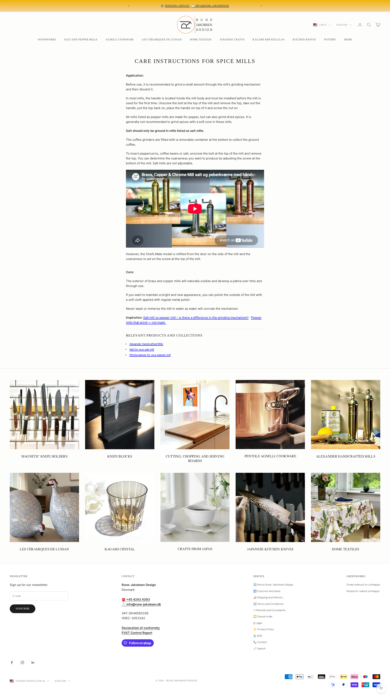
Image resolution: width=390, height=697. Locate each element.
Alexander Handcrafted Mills (146, 344)
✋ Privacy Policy (263, 629)
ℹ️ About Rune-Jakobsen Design (273, 584)
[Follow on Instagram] (22, 662)
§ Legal (257, 623)
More (348, 39)
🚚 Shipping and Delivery (268, 597)
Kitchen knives (304, 39)
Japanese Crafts (232, 39)
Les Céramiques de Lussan (162, 39)
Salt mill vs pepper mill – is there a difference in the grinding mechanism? (196, 317)
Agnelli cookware (120, 39)
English (341, 25)
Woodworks (47, 39)
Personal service (177, 5)
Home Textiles (200, 39)
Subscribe (22, 608)
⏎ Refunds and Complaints (269, 610)
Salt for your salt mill (141, 349)
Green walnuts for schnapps (363, 584)
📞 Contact (260, 642)
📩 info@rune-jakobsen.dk (210, 5)
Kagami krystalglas (269, 39)
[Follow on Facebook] (12, 662)
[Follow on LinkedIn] (33, 662)
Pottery (330, 39)
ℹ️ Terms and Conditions (268, 604)
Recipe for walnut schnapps (363, 591)
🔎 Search (259, 648)
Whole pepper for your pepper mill (150, 355)
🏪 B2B (257, 635)
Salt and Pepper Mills (80, 39)
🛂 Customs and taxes (267, 591)
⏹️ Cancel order (263, 616)
